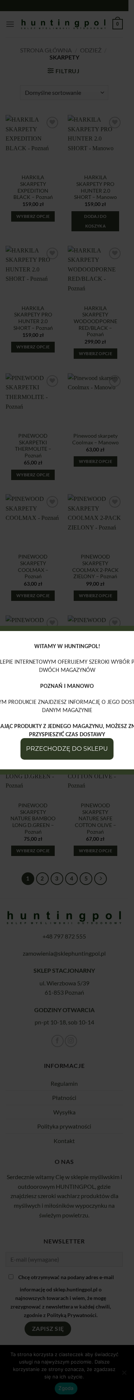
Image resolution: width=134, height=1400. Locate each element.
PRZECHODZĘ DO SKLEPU (67, 748)
